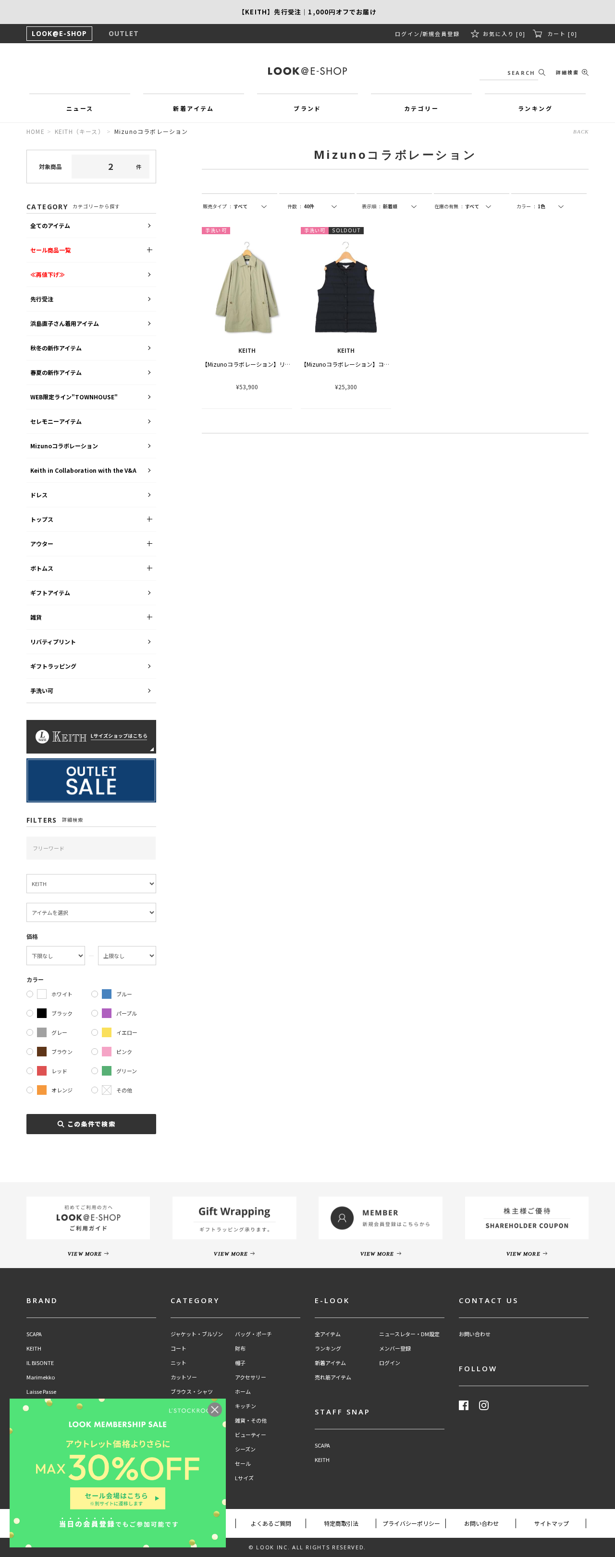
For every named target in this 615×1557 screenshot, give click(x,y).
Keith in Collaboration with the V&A (83, 470)
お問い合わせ (475, 1334)
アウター (41, 543)
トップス (41, 519)
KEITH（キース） (79, 131)
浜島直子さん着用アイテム (64, 323)
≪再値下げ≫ (47, 274)
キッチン (245, 1406)
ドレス (39, 495)
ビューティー (250, 1434)
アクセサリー (250, 1377)
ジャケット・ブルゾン (197, 1334)
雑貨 (36, 617)
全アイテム (328, 1334)
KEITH (33, 1348)
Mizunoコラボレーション (64, 446)
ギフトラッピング (53, 666)
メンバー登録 (395, 1348)
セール (243, 1463)
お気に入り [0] (504, 33)
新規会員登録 (441, 33)
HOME (35, 131)
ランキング (328, 1348)
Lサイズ (244, 1478)
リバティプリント (53, 641)
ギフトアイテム (50, 592)
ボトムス (41, 568)
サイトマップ (551, 1523)
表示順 (371, 206)
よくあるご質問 (271, 1523)
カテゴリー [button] (421, 108)
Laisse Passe (41, 1391)
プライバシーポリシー (411, 1523)
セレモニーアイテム (56, 421)
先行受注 (41, 299)
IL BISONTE (40, 1362)
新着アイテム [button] (193, 108)
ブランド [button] (307, 108)
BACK (581, 131)
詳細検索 (567, 72)
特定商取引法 (341, 1523)
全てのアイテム (50, 225)
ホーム (243, 1391)
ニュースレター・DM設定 (409, 1334)
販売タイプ (217, 206)
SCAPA (34, 1334)
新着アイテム (330, 1362)
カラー (526, 206)
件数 (294, 206)
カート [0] (562, 33)
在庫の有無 (448, 206)
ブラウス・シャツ (192, 1391)
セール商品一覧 (50, 250)
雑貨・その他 (251, 1420)
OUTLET (124, 33)
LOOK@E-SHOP (59, 33)
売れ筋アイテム (333, 1377)
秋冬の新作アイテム (56, 348)
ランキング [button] (535, 108)
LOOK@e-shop (307, 71)
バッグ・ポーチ (253, 1334)
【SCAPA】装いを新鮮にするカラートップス (307, 15)
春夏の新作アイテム (56, 372)
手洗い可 (41, 690)
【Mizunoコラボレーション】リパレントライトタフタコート (281, 364)
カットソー (184, 1377)
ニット (178, 1362)
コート (178, 1348)
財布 (240, 1348)
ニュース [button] (80, 108)
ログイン (407, 33)
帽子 (240, 1362)
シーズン (245, 1449)
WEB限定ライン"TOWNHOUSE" (74, 397)
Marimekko (40, 1377)
